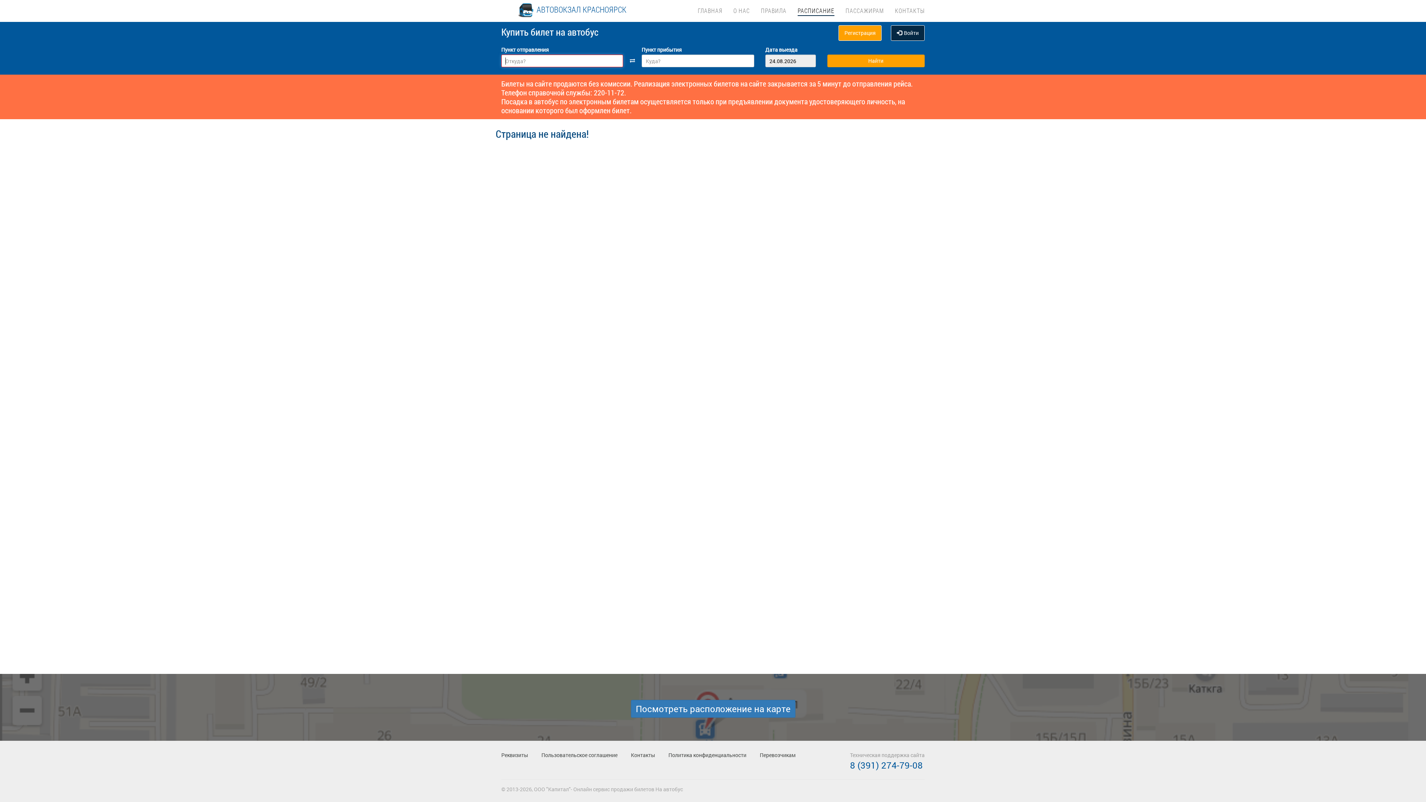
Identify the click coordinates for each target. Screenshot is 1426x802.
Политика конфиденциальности (707, 755)
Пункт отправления (525, 49)
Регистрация (860, 32)
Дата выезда (781, 49)
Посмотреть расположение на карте (713, 709)
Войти (911, 32)
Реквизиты (514, 755)
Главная (710, 10)
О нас (741, 10)
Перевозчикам (777, 755)
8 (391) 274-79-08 (886, 765)
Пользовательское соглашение (579, 755)
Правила (774, 10)
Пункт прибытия (662, 49)
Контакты (910, 10)
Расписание (816, 10)
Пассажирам (865, 10)
